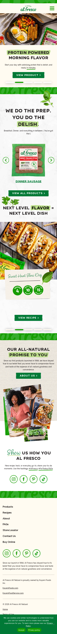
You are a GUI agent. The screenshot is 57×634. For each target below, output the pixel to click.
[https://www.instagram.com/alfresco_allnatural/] (14, 479)
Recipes (7, 512)
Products (8, 506)
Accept (21, 630)
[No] (53, 624)
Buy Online (9, 542)
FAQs (5, 524)
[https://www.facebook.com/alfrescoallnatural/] (24, 479)
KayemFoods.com (10, 588)
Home (5, 609)
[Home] (28, 8)
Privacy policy (34, 630)
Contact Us (9, 536)
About (6, 518)
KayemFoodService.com (13, 593)
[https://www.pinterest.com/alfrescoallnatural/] (34, 479)
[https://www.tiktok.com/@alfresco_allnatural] (43, 479)
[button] (10, 82)
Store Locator (10, 530)
